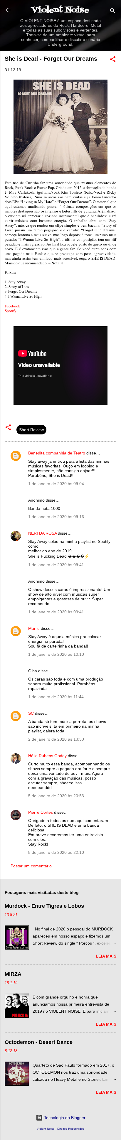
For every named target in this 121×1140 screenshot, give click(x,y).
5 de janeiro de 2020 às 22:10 (56, 852)
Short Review (31, 429)
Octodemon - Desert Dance (39, 1042)
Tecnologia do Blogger (64, 1117)
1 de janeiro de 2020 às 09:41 (56, 564)
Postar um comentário (31, 866)
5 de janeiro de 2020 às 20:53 (56, 795)
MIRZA (13, 974)
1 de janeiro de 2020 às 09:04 (56, 483)
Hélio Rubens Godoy (47, 755)
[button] (112, 60)
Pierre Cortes (40, 812)
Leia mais (106, 956)
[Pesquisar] (112, 12)
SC (31, 713)
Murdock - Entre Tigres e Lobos (44, 906)
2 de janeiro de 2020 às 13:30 (56, 739)
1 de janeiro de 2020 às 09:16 (56, 516)
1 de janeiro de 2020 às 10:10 (56, 654)
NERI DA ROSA (42, 533)
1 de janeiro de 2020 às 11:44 (56, 696)
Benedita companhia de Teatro (56, 453)
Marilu (34, 628)
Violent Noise (60, 10)
